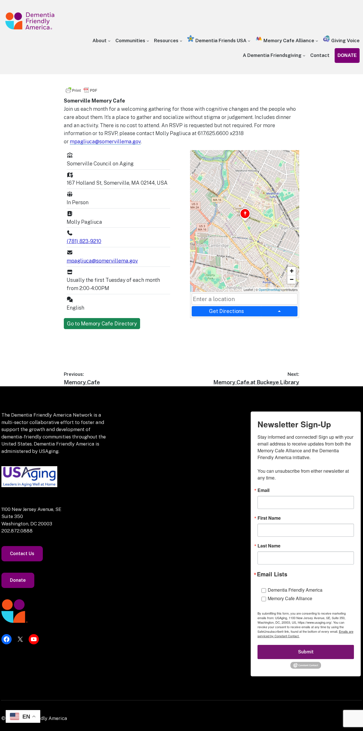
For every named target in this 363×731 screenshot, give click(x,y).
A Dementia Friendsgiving (272, 55)
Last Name (269, 546)
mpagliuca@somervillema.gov (105, 141)
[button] (291, 271)
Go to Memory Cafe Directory (102, 324)
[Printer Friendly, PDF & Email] (81, 93)
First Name (269, 518)
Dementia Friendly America (295, 590)
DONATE (347, 55)
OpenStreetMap (269, 289)
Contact (320, 55)
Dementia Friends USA (220, 40)
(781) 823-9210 (84, 241)
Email (263, 490)
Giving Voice (345, 40)
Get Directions (226, 311)
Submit (306, 652)
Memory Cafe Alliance (288, 40)
